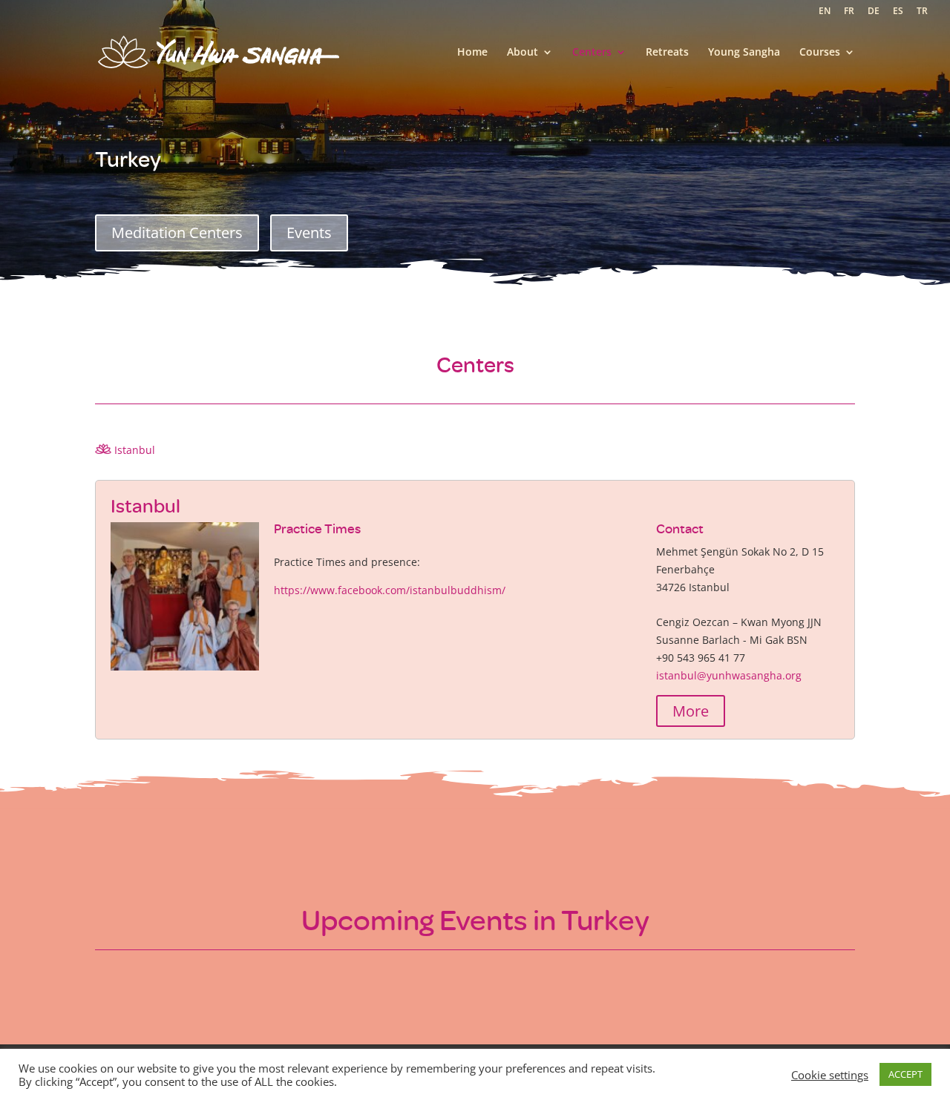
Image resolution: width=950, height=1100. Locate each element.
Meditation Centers (177, 233)
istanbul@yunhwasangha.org (729, 675)
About (522, 53)
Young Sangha (744, 53)
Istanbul (133, 450)
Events (309, 233)
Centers (592, 53)
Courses (819, 53)
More (690, 711)
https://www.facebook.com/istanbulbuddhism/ (389, 590)
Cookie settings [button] (829, 1074)
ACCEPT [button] (905, 1074)
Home (472, 53)
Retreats (667, 53)
